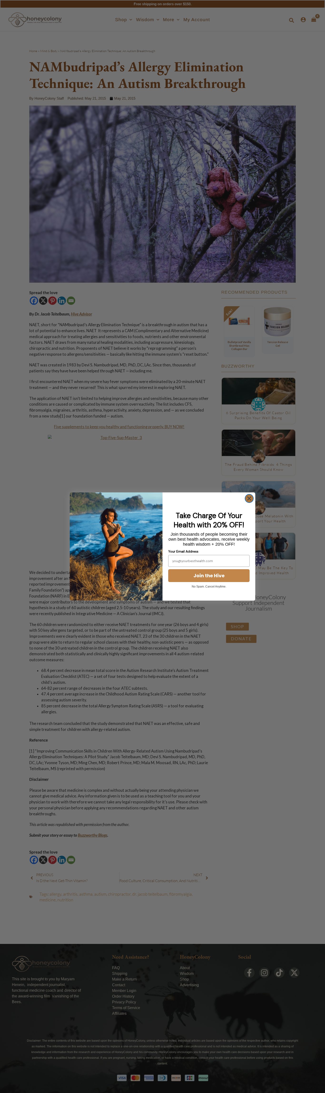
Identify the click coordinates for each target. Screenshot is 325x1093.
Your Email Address (183, 551)
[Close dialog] (249, 498)
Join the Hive (209, 575)
